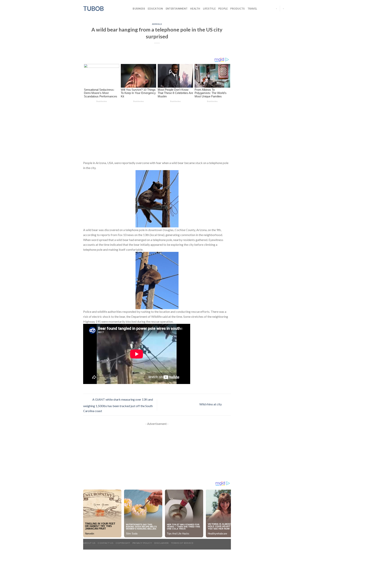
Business (139, 8)
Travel (252, 8)
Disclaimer (161, 543)
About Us (89, 543)
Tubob (93, 9)
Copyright (123, 543)
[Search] (128, 8)
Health (195, 8)
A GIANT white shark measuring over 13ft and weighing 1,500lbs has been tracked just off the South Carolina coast (118, 405)
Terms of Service (182, 543)
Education (155, 8)
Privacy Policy (142, 543)
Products (237, 8)
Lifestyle (209, 8)
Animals (157, 24)
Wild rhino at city (210, 404)
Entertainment (177, 8)
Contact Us (105, 543)
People (223, 8)
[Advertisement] (157, 132)
